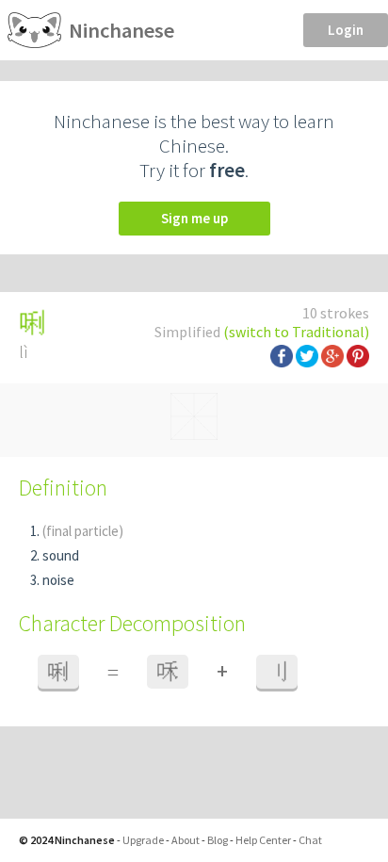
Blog (217, 840)
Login (346, 30)
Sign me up (194, 218)
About (185, 840)
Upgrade (143, 840)
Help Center (263, 840)
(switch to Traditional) (296, 331)
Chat (310, 840)
